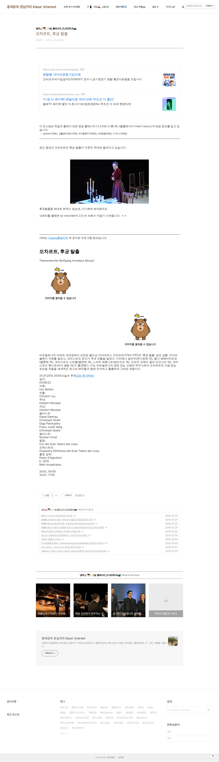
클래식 (105, 707)
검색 (208, 710)
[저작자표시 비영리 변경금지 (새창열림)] (79, 495)
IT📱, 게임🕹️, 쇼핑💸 (98, 6)
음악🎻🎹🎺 (47, 509)
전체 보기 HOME (72, 6)
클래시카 (117, 707)
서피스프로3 (83, 717)
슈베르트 (142, 712)
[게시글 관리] (56, 495)
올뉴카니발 (78, 707)
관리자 (121, 757)
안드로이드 (67, 717)
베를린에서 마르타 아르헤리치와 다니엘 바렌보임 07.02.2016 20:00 (72, 527)
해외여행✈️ (121, 6)
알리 (120, 712)
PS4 (154, 712)
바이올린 (130, 707)
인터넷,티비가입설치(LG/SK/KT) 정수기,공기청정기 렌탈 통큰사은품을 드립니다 (92, 79)
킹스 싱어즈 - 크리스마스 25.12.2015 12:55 (61, 547)
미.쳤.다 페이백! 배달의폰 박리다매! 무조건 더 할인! (78, 99)
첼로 (64, 712)
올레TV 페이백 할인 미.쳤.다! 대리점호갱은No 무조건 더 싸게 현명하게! (87, 104)
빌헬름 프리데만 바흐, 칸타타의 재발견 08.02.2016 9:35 (67, 519)
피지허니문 (133, 722)
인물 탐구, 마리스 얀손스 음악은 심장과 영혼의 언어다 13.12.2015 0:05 (73, 551)
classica (142, 717)
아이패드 (119, 722)
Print (91, 375)
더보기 (62, 733)
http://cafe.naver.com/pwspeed (61, 69)
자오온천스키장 (125, 717)
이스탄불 (98, 717)
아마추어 (92, 707)
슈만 (151, 707)
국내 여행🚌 (139, 6)
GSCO (65, 728)
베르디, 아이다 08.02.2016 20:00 (56, 515)
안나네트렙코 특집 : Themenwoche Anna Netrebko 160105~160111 (73, 543)
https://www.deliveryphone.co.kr (61, 94)
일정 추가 (82, 375)
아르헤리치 (79, 728)
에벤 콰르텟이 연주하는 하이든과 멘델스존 (60, 531)
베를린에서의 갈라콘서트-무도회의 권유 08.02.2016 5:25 (67, 523)
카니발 (65, 707)
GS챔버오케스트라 (88, 722)
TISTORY (110, 757)
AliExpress (107, 712)
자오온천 (106, 722)
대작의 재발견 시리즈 (51, 539)
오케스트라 (149, 722)
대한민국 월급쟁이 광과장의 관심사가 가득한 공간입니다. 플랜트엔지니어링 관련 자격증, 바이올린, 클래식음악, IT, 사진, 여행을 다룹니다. (104, 645)
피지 (142, 707)
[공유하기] (52, 495)
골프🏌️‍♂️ (155, 6)
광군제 (110, 717)
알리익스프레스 (78, 712)
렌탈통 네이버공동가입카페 (62, 74)
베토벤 (93, 712)
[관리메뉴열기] (213, 756)
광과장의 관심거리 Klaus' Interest (31, 7)
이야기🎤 (170, 6)
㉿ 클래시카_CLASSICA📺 (65, 509)
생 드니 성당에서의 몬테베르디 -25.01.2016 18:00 (64, 535)
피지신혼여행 (68, 722)
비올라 (130, 712)
